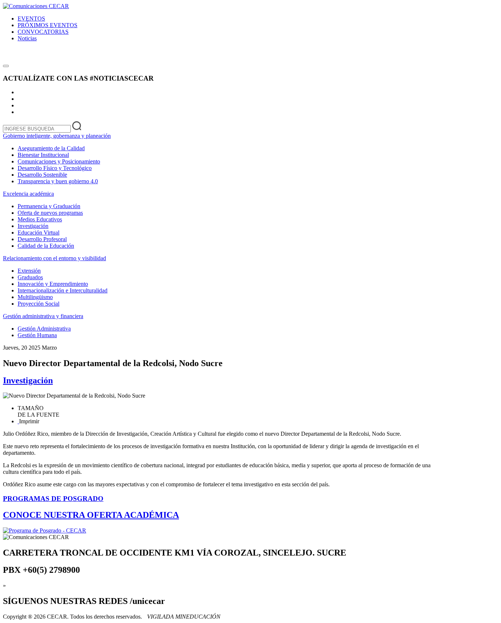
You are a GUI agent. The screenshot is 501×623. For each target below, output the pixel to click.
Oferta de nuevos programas (50, 213)
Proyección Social (38, 304)
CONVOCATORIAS (43, 32)
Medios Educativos (40, 219)
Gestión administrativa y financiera (43, 316)
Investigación (33, 226)
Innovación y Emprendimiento (53, 284)
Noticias (27, 38)
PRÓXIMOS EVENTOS (47, 25)
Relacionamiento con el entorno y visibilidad (54, 258)
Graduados (30, 277)
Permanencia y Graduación (49, 206)
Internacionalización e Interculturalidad (62, 290)
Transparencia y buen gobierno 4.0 (58, 181)
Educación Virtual (38, 232)
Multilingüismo (35, 297)
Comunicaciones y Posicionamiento (59, 161)
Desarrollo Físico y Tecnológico (55, 168)
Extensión (29, 271)
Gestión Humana (37, 335)
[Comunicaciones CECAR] (36, 6)
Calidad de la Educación (46, 246)
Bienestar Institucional (43, 155)
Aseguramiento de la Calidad (51, 148)
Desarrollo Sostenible (42, 175)
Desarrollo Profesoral (42, 239)
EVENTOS (31, 18)
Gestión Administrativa (44, 328)
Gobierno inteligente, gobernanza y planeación (57, 136)
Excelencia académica (28, 194)
